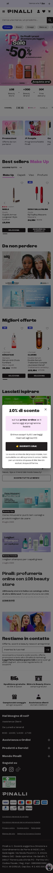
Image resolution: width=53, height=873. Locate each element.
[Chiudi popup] (45, 409)
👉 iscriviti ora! (26, 446)
